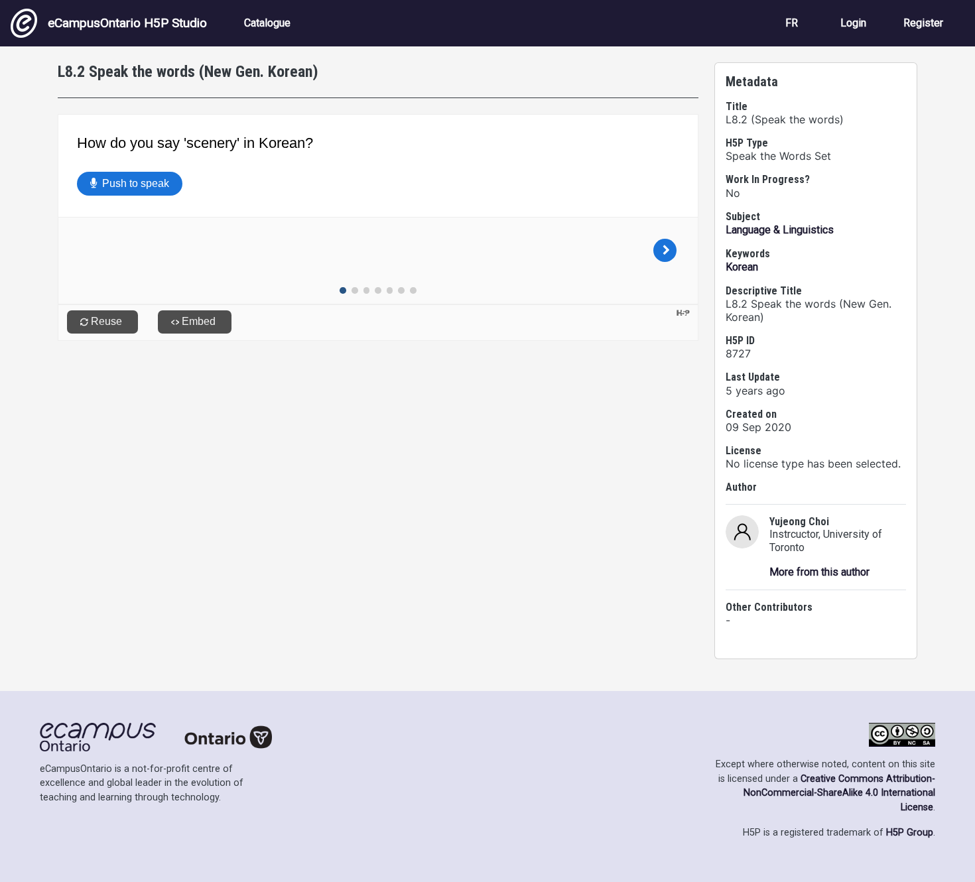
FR (791, 23)
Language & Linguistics (780, 229)
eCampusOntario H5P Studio (127, 23)
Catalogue (267, 23)
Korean (742, 267)
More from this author (819, 572)
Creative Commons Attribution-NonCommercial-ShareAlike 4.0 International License (839, 793)
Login (853, 23)
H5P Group (909, 832)
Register (923, 23)
